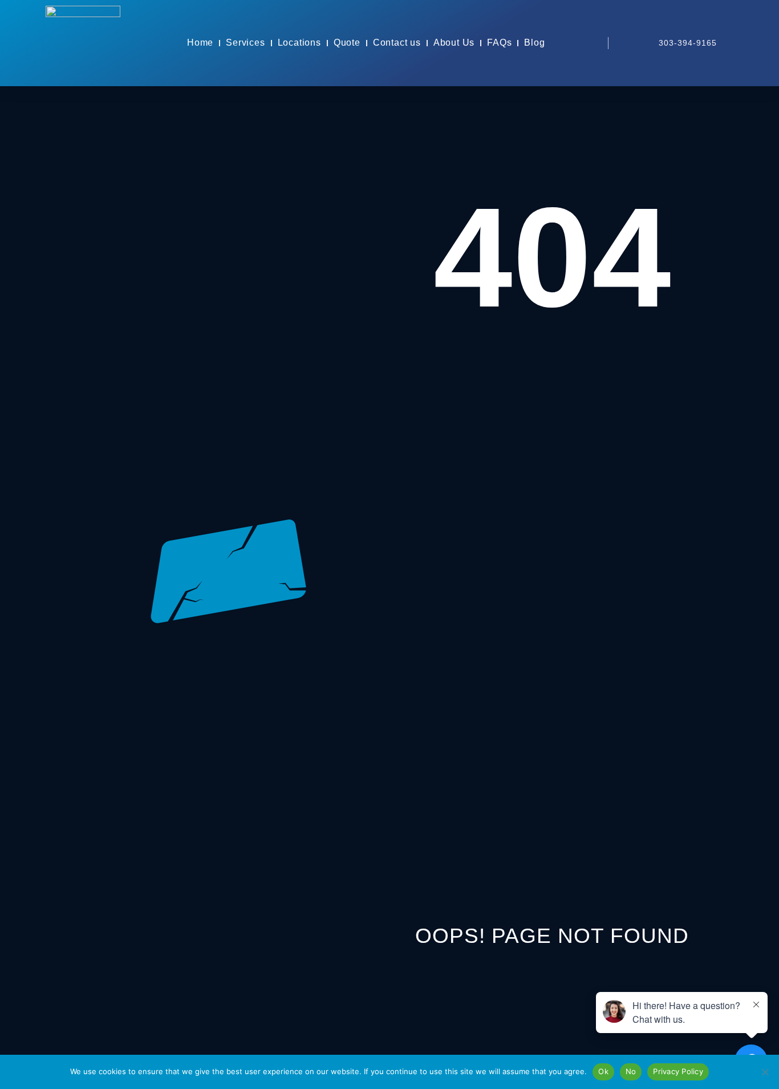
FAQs (499, 42)
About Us (453, 42)
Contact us (397, 42)
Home (200, 42)
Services (245, 42)
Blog (534, 42)
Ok (603, 1071)
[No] (764, 1072)
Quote (347, 42)
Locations (299, 42)
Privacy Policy (678, 1071)
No (631, 1071)
